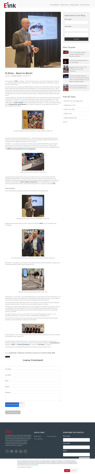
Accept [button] (67, 470)
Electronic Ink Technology (73, 101)
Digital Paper (13, 353)
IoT (40, 353)
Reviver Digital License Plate (29, 182)
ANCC (13, 344)
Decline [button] (74, 470)
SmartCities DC (54, 343)
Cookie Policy (35, 464)
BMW (53, 353)
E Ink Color (35, 353)
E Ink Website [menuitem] (38, 439)
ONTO (41, 223)
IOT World (41, 344)
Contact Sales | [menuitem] (74, 4)
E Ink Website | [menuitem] (55, 4)
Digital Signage (70, 117)
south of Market (18, 102)
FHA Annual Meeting (23, 344)
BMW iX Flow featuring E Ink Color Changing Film (21, 149)
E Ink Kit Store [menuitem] (84, 4)
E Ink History (28, 353)
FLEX (16, 81)
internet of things (46, 353)
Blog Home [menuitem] (37, 436)
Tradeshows (20, 353)
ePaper (68, 113)
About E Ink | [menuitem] (65, 4)
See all (65, 122)
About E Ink (69, 109)
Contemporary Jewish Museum (17, 104)
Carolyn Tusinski (17, 76)
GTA (54, 183)
